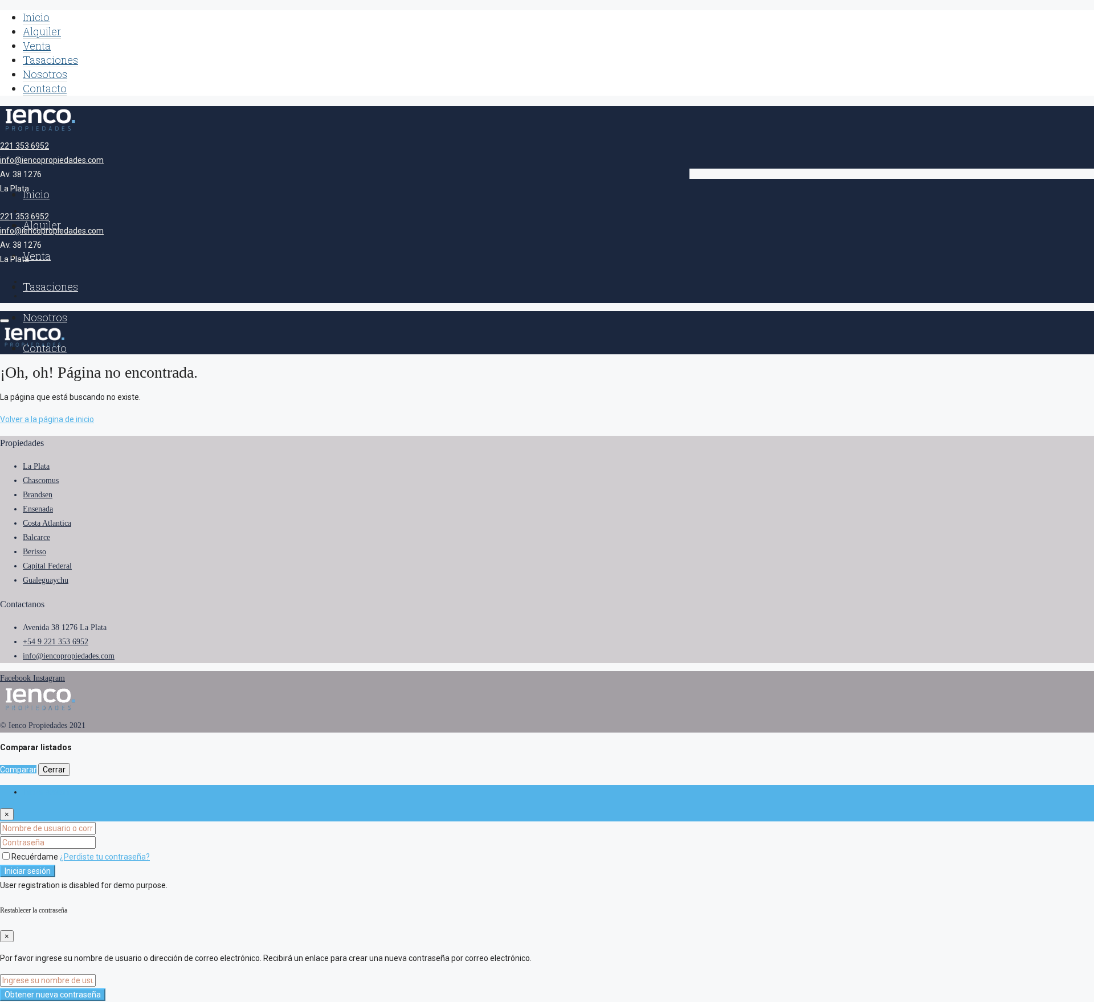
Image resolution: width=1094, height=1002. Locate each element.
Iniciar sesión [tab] (46, 791)
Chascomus (41, 480)
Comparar (18, 769)
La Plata (36, 466)
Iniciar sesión (28, 871)
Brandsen (37, 494)
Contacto (45, 88)
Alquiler (42, 31)
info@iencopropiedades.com (52, 160)
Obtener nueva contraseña (53, 994)
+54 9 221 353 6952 (55, 641)
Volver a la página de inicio (47, 419)
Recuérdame (35, 856)
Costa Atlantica (47, 523)
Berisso (34, 551)
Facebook (16, 678)
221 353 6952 (24, 145)
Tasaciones (50, 60)
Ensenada (38, 509)
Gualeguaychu (45, 580)
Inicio (36, 17)
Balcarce (36, 537)
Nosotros (45, 74)
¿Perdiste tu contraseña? (105, 856)
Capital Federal (47, 566)
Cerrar (54, 769)
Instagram (49, 678)
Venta (37, 45)
